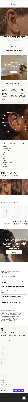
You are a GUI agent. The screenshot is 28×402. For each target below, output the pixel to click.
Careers (2, 382)
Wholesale (3, 361)
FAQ (2, 352)
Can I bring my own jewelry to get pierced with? (11, 297)
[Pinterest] (7, 390)
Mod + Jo (3, 399)
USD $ (3, 396)
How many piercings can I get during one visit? (12, 282)
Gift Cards (3, 359)
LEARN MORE (14, 252)
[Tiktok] (4, 390)
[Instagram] (10, 390)
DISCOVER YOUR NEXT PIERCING (10, 203)
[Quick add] (9, 216)
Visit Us (2, 380)
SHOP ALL (24, 202)
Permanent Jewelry (4, 375)
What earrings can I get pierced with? (12, 286)
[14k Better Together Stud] (18, 211)
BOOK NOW (14, 72)
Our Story (3, 373)
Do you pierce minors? (8, 276)
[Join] (25, 340)
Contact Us (3, 357)
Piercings (2, 377)
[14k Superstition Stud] (6, 211)
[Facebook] (2, 390)
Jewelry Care (3, 354)
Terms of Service (4, 363)
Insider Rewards (4, 384)
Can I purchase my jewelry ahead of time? (11, 291)
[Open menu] (3, 4)
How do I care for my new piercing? (11, 302)
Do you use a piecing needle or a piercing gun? (11, 272)
